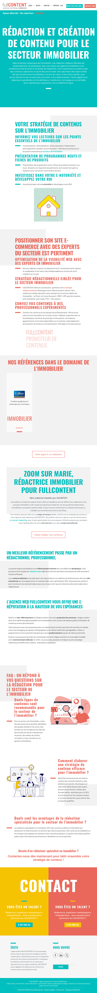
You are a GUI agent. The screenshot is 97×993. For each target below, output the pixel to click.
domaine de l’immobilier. (53, 151)
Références (56, 5)
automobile (42, 983)
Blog (61, 5)
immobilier (54, 986)
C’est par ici (24, 924)
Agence (30, 5)
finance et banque (83, 983)
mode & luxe (72, 983)
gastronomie (43, 986)
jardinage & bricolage (60, 983)
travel (8, 983)
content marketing (19, 520)
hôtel (13, 983)
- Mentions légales (49, 990)
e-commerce (19, 983)
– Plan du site (59, 990)
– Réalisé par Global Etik (72, 990)
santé (27, 983)
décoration (34, 983)
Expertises (46, 5)
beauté (49, 983)
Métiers (38, 5)
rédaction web (35, 571)
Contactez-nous (90, 6)
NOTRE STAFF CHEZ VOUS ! (74, 6)
